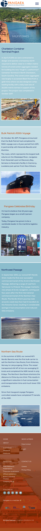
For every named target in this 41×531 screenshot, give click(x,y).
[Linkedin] (12, 492)
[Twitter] (16, 492)
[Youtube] (20, 492)
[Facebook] (4, 492)
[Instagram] (8, 492)
